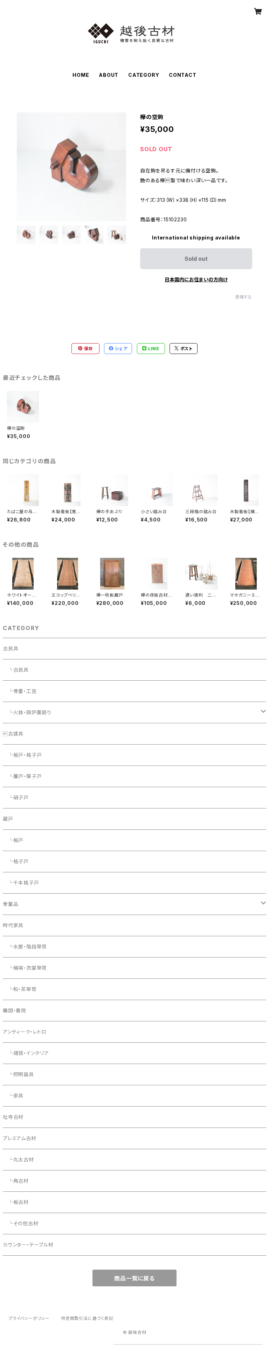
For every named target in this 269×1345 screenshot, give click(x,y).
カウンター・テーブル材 (28, 1245)
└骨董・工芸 (20, 691)
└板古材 (16, 1202)
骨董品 (10, 904)
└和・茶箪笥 (20, 989)
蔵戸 (8, 819)
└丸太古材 (18, 1159)
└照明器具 (18, 1074)
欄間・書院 (14, 1010)
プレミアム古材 (19, 1138)
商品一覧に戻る (134, 1278)
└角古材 (16, 1181)
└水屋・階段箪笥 (25, 946)
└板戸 (13, 840)
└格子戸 (16, 861)
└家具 (13, 1096)
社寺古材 (13, 1117)
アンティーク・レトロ (25, 1032)
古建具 (13, 734)
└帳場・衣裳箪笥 (25, 968)
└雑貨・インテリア (26, 1053)
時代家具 (13, 925)
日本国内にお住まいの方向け (196, 279)
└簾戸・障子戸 (22, 776)
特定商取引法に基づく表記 (87, 1318)
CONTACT (182, 75)
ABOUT (108, 75)
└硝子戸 (16, 797)
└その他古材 (21, 1223)
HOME (81, 75)
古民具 (10, 648)
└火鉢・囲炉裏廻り (27, 712)
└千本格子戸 (21, 883)
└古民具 (16, 670)
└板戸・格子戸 (22, 755)
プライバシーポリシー (29, 1318)
